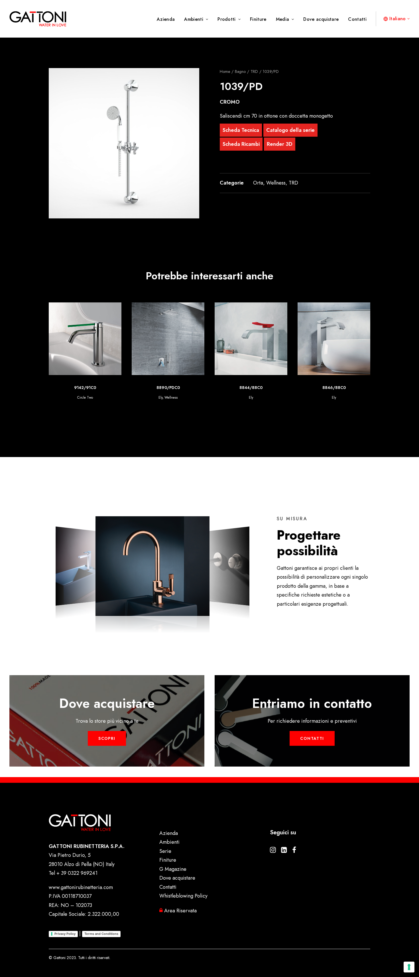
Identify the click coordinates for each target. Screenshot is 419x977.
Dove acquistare (321, 19)
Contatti (357, 19)
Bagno (240, 71)
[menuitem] (168, 19)
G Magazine (172, 869)
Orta (258, 183)
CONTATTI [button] (312, 738)
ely (78, 397)
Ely (168, 397)
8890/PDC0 (85, 387)
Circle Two (334, 397)
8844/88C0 (168, 387)
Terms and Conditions (101, 934)
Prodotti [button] (226, 19)
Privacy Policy (65, 934)
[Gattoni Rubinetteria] (37, 18)
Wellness (276, 183)
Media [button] (282, 19)
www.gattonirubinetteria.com (81, 887)
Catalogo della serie (290, 130)
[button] (124, 143)
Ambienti (193, 19)
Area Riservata (180, 910)
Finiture (258, 19)
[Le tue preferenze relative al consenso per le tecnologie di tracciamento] (409, 967)
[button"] (273, 851)
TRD (254, 71)
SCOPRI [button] (106, 738)
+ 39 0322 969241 (76, 873)
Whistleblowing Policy (183, 896)
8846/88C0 (251, 387)
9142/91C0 (334, 387)
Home (225, 71)
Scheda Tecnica (241, 130)
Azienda (166, 19)
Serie (165, 851)
